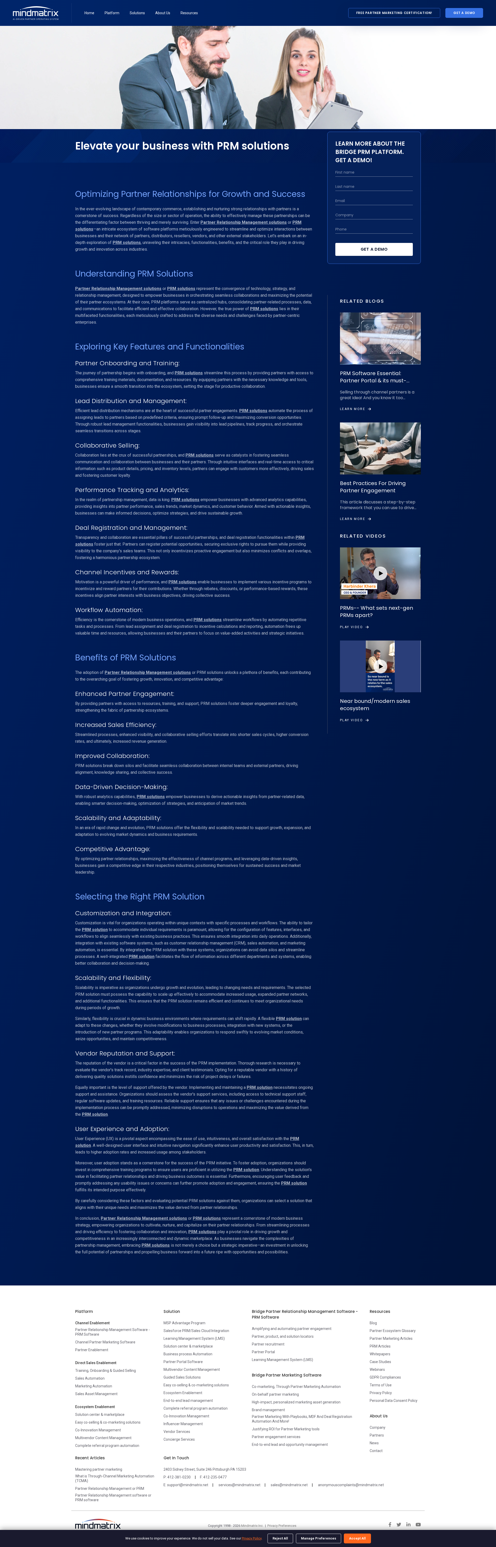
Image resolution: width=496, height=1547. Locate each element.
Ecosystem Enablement (183, 1393)
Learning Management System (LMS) (194, 1338)
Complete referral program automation (107, 1446)
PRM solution (95, 929)
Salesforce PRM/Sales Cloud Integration (196, 1331)
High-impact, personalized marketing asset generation (296, 1402)
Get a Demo (464, 13)
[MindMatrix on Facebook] (390, 1524)
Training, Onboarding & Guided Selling (105, 1370)
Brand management (268, 1410)
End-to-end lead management (188, 1401)
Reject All (280, 1538)
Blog (373, 1323)
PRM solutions (127, 242)
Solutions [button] (137, 13)
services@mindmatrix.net (239, 1485)
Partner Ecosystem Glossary (393, 1331)
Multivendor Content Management (103, 1438)
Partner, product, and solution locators (283, 1336)
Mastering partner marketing (98, 1469)
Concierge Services (179, 1439)
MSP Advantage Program (184, 1323)
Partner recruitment (268, 1344)
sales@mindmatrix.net (289, 1485)
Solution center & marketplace (100, 1414)
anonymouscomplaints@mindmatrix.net (351, 1485)
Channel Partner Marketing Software (105, 1342)
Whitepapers (380, 1354)
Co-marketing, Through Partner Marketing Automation (296, 1387)
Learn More (352, 409)
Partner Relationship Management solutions (243, 222)
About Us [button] (162, 13)
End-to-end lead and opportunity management (290, 1444)
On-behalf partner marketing (275, 1394)
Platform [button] (112, 13)
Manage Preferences (318, 1538)
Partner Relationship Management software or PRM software (113, 1497)
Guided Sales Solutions (182, 1377)
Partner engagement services (276, 1437)
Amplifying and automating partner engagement (291, 1329)
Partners (377, 1435)
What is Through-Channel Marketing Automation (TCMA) (114, 1478)
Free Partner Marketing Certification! (394, 13)
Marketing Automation (93, 1386)
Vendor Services (177, 1432)
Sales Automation (90, 1378)
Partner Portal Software (183, 1362)
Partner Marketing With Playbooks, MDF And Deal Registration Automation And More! (302, 1419)
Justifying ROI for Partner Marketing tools (286, 1429)
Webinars (377, 1369)
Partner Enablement (91, 1350)
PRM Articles (380, 1346)
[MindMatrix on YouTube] (418, 1524)
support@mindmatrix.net (187, 1485)
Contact (376, 1451)
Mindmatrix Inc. (252, 1526)
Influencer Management (183, 1424)
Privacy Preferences (281, 1526)
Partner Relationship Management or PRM (109, 1488)
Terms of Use (381, 1385)
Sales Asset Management (96, 1394)
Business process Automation (188, 1354)
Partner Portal (263, 1352)
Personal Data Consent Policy (393, 1401)
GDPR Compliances (385, 1377)
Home (89, 13)
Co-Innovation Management (98, 1430)
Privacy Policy (251, 1538)
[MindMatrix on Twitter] (399, 1524)
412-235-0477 (215, 1477)
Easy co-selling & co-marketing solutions (108, 1422)
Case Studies (380, 1362)
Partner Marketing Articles (391, 1338)
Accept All (357, 1538)
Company (377, 1427)
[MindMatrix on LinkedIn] (408, 1524)
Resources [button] (189, 13)
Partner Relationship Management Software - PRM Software (112, 1332)
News (374, 1443)
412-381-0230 (179, 1477)
